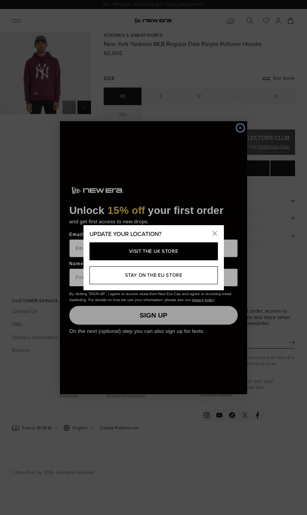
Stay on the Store (153, 275)
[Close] (214, 234)
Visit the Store (153, 251)
